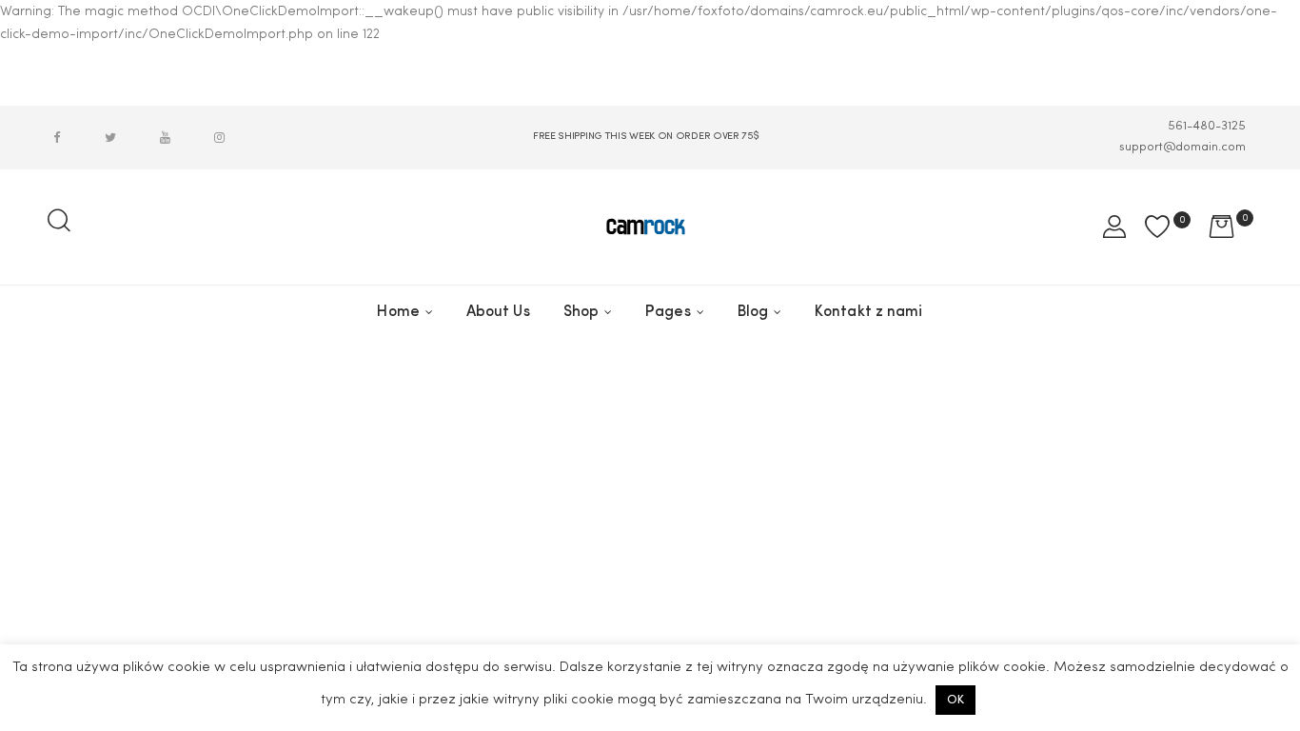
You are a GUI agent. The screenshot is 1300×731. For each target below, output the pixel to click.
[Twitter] (110, 137)
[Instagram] (219, 137)
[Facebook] (56, 137)
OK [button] (955, 700)
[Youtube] (165, 137)
